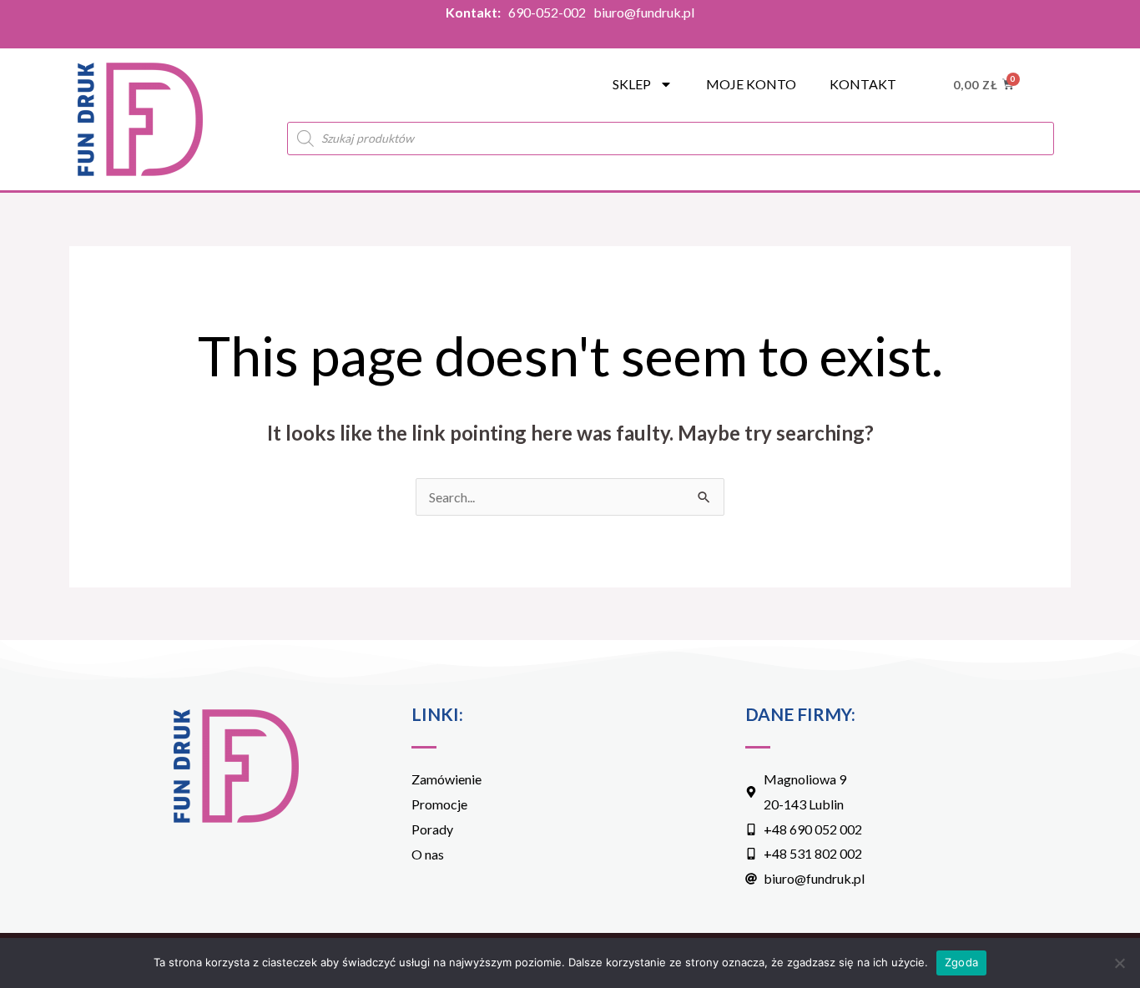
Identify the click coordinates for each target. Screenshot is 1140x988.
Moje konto (751, 84)
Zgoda (961, 962)
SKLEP (632, 84)
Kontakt (863, 84)
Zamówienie (446, 779)
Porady (432, 829)
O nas (427, 854)
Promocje (439, 804)
